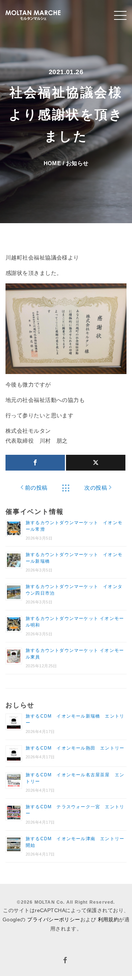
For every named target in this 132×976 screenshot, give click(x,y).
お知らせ (77, 163)
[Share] (35, 463)
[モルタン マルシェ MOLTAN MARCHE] (33, 14)
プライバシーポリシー (53, 919)
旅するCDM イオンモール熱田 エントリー (75, 748)
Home (52, 163)
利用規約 (108, 919)
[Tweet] (95, 463)
